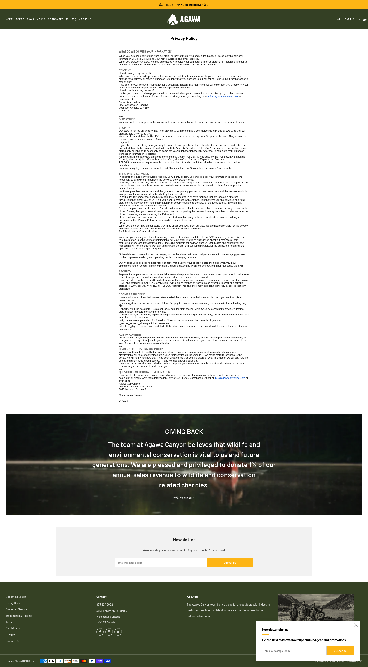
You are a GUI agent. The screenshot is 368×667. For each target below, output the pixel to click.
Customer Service (16, 609)
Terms (9, 622)
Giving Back (13, 603)
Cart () (350, 19)
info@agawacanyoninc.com (223, 96)
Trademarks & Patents (19, 615)
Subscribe (340, 650)
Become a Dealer (16, 596)
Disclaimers (13, 628)
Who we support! (184, 497)
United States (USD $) (18, 661)
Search (360, 20)
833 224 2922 (104, 604)
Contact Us (12, 641)
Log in (338, 19)
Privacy (10, 634)
